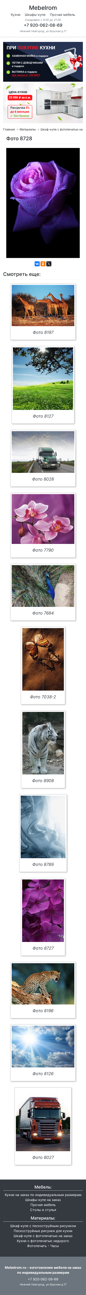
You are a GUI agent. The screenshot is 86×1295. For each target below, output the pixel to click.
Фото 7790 (43, 550)
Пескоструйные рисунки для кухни (43, 1231)
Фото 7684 (43, 613)
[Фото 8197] (43, 305)
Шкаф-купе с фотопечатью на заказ (43, 1236)
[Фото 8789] (43, 827)
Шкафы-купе (35, 15)
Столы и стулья (43, 1210)
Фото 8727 (43, 948)
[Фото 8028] (43, 452)
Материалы (28, 129)
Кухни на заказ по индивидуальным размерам (43, 1195)
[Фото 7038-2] (43, 659)
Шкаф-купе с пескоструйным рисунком (43, 1226)
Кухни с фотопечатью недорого (43, 1241)
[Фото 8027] (43, 1120)
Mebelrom (43, 7)
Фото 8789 (43, 864)
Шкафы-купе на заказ (43, 1200)
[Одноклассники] (43, 263)
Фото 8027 (43, 1157)
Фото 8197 (43, 332)
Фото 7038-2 (43, 696)
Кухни (15, 15)
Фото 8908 (43, 780)
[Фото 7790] (43, 519)
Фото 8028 (43, 479)
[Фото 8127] (43, 378)
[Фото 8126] (43, 1046)
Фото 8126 (43, 1073)
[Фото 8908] (43, 743)
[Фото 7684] (43, 586)
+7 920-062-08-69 (43, 25)
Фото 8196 (43, 1010)
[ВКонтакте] (37, 263)
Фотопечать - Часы (43, 1246)
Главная (9, 129)
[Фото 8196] (43, 983)
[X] (48, 263)
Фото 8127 (43, 416)
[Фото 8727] (43, 910)
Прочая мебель (62, 15)
